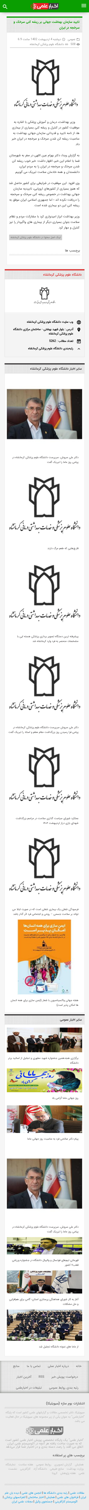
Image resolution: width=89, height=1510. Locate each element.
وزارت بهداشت (75, 1469)
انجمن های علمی (31, 1493)
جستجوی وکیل (43, 1501)
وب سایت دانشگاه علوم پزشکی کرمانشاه (50, 322)
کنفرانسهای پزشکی (15, 1497)
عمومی (72, 39)
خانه (78, 1366)
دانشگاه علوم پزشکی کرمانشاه (47, 44)
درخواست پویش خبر (65, 1376)
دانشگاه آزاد (39, 1469)
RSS (41, 1376)
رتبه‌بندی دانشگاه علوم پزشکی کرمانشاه (50, 348)
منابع (16, 1366)
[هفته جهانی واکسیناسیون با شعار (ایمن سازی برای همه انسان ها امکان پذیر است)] (44, 993)
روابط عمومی (43, 1464)
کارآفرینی (24, 1469)
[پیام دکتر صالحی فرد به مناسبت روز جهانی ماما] (44, 1132)
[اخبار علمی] (44, 6)
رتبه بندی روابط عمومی (63, 1387)
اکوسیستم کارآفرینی (65, 1501)
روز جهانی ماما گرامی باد (65, 1098)
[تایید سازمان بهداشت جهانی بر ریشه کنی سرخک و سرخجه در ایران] (44, 85)
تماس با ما (34, 1366)
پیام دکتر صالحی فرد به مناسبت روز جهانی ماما (52, 1139)
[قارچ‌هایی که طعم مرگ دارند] (44, 541)
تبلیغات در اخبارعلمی (29, 1387)
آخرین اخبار (24, 1376)
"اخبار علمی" (76, 1440)
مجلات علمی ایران (22, 1501)
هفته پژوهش (67, 1473)
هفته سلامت (25, 1464)
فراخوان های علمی (67, 1497)
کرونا (54, 1473)
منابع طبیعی (56, 1469)
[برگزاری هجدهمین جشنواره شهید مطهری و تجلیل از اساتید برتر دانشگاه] (44, 1051)
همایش (79, 1464)
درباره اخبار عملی (58, 1366)
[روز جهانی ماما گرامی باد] (44, 1091)
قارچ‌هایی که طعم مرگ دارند (62, 548)
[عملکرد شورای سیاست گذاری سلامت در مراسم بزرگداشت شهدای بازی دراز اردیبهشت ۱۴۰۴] (44, 811)
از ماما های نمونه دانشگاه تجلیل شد (58, 1347)
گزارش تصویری (62, 1464)
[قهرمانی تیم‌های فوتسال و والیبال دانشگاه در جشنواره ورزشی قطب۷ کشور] (44, 1253)
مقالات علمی (76, 1493)
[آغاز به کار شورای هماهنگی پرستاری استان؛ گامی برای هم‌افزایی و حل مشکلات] (44, 1292)
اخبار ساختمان (35, 1497)
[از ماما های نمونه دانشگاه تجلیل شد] (44, 1340)
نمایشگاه (11, 1464)
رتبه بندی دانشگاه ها (55, 1493)
